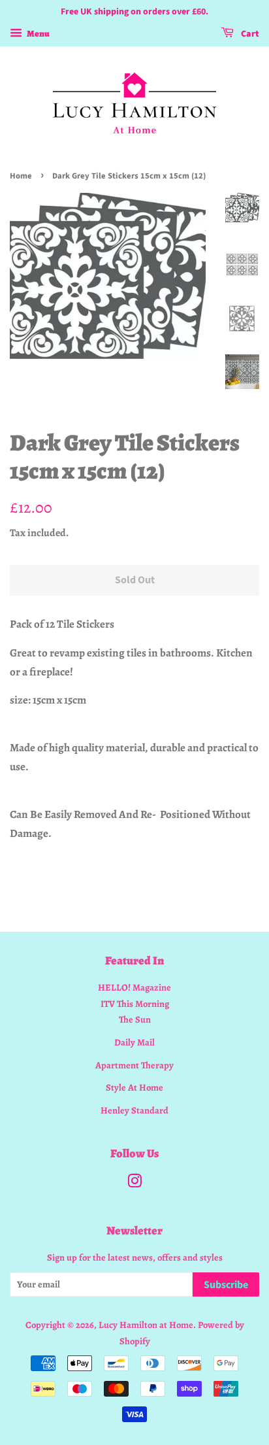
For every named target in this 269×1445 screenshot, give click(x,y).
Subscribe (226, 1285)
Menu (37, 33)
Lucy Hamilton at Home (146, 1324)
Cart (249, 34)
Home (21, 176)
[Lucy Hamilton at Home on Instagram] (134, 1183)
